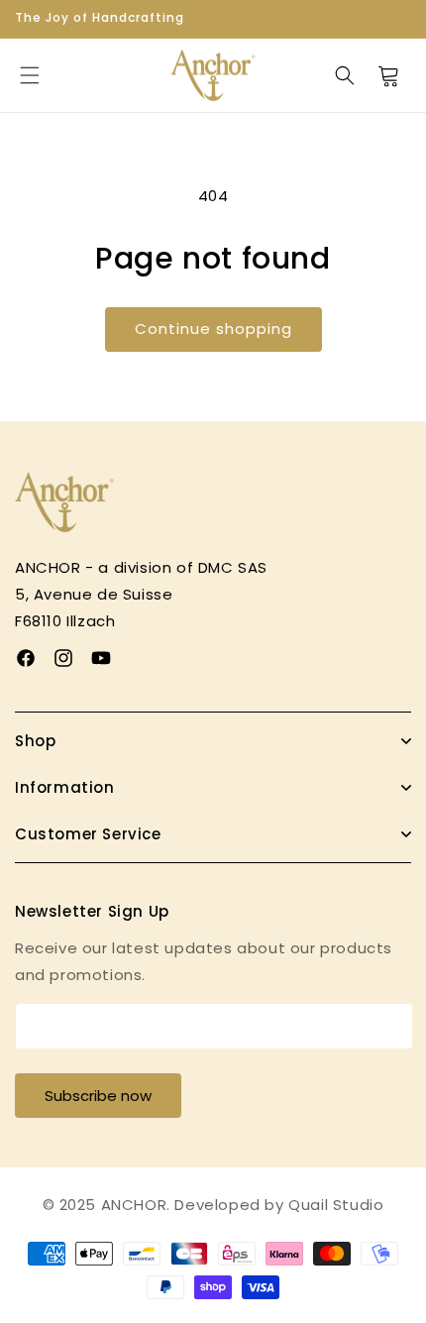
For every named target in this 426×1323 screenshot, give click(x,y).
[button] (30, 75)
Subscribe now (98, 1095)
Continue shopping (213, 328)
